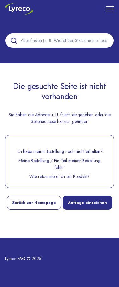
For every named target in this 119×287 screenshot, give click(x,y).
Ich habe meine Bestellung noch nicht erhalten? (60, 151)
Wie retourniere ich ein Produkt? (59, 176)
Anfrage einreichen (87, 202)
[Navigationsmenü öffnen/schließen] (109, 9)
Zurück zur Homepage (34, 202)
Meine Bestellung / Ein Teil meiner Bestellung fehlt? (59, 163)
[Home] (19, 9)
